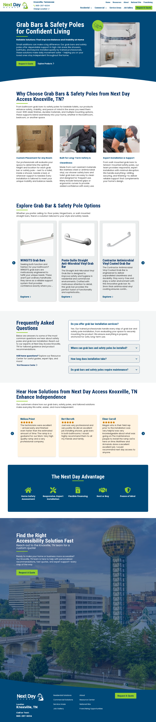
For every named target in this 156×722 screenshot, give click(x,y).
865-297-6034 (43, 5)
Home (108, 2)
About (126, 2)
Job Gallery (128, 8)
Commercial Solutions (63, 699)
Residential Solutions (62, 695)
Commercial (99, 8)
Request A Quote (143, 8)
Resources (117, 2)
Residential (85, 8)
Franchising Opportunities (91, 708)
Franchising (148, 2)
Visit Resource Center (26, 365)
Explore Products (45, 63)
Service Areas (115, 8)
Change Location (41, 9)
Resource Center (87, 699)
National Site (136, 2)
